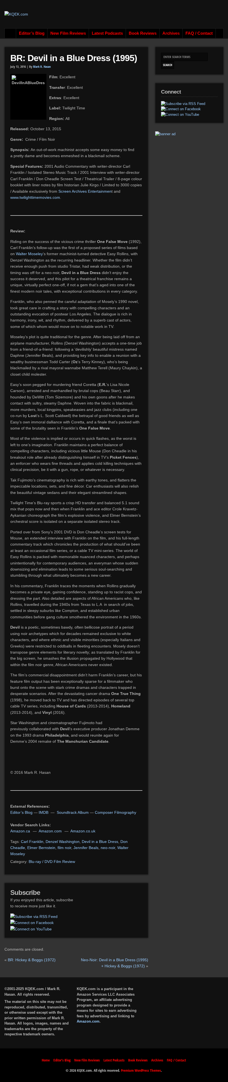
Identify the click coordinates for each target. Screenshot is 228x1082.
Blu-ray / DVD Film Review (52, 861)
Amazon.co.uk (82, 831)
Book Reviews (143, 33)
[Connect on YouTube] (31, 929)
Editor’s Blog (31, 33)
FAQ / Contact (199, 33)
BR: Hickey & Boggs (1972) (32, 960)
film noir (64, 847)
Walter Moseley (29, 254)
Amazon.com (50, 831)
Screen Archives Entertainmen (84, 191)
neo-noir (108, 847)
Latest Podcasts (107, 33)
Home (10, 33)
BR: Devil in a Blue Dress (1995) (73, 58)
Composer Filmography (115, 812)
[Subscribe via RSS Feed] (34, 916)
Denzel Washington (63, 841)
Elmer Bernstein (41, 847)
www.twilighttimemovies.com (35, 197)
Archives (171, 33)
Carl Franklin (32, 841)
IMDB (43, 812)
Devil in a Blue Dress (100, 841)
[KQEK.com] (16, 14)
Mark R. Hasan (42, 67)
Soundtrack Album (73, 812)
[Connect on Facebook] (32, 923)
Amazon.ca (20, 831)
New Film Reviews (68, 33)
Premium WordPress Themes (141, 1070)
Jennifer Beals (85, 847)
